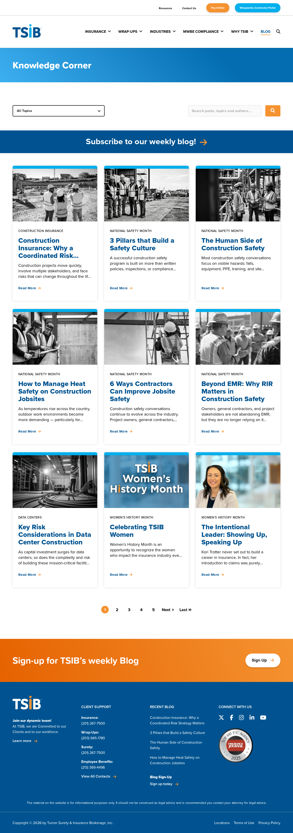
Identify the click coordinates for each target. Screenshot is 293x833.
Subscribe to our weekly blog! (142, 141)
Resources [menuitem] (165, 8)
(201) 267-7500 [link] (93, 723)
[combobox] (224, 110)
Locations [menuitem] (222, 822)
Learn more (22, 740)
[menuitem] (98, 31)
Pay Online (218, 8)
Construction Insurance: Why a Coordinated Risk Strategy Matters (177, 720)
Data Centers (30, 517)
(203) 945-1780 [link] (93, 737)
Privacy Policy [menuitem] (269, 822)
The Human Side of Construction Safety (176, 745)
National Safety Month (131, 231)
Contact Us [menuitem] (189, 8)
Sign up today (161, 783)
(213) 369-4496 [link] (93, 767)
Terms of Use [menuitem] (244, 822)
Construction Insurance (40, 231)
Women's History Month (131, 517)
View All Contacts (96, 776)
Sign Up (259, 660)
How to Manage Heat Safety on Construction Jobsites (175, 760)
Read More (27, 288)
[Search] (272, 110)
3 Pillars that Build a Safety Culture (177, 732)
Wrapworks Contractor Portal (258, 8)
